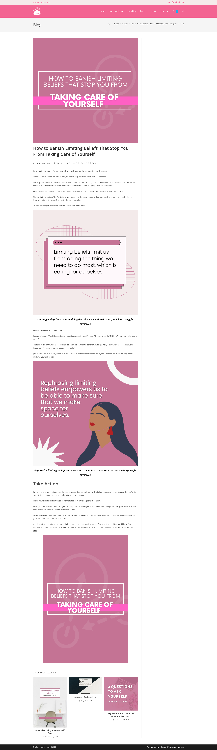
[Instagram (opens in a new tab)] (179, 2)
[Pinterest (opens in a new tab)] (176, 2)
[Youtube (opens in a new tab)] (182, 2)
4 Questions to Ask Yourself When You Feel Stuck (121, 715)
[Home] (109, 24)
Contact (163, 747)
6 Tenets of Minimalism (85, 697)
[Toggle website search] (183, 11)
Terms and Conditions (176, 747)
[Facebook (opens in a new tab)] (173, 2)
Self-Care (92, 163)
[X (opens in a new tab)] (169, 2)
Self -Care (80, 163)
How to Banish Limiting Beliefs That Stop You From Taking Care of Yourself (158, 24)
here (35, 530)
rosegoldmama (43, 163)
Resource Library (153, 747)
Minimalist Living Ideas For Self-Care (50, 732)
